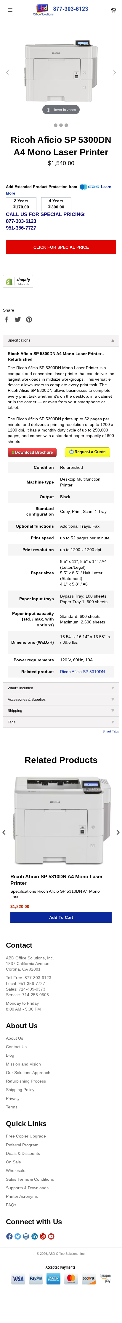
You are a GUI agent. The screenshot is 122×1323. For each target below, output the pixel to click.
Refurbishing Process (26, 1081)
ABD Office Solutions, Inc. (67, 1253)
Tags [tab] (11, 722)
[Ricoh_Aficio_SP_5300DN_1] (61, 125)
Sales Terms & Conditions (30, 1179)
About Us (14, 1038)
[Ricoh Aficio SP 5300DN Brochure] (32, 455)
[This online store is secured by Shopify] (18, 286)
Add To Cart (61, 917)
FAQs (11, 1204)
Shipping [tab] (15, 711)
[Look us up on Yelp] (42, 1237)
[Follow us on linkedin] (34, 1237)
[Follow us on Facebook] (9, 1237)
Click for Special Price (61, 247)
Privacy (13, 1098)
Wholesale (15, 1170)
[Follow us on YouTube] (51, 1237)
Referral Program (22, 1145)
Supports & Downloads (27, 1187)
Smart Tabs (110, 731)
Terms (11, 1107)
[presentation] (4, 833)
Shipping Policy (20, 1089)
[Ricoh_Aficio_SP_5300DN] (55, 125)
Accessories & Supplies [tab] (27, 700)
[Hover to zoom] (61, 72)
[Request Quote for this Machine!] (87, 455)
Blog (10, 1055)
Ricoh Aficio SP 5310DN (82, 671)
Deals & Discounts (23, 1153)
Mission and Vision (23, 1064)
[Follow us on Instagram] (26, 1237)
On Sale (13, 1162)
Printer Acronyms (22, 1196)
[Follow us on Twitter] (17, 1237)
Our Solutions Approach (28, 1072)
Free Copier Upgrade (26, 1136)
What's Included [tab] (20, 688)
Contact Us (16, 1046)
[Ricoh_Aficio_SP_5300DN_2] (66, 125)
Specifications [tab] (19, 340)
